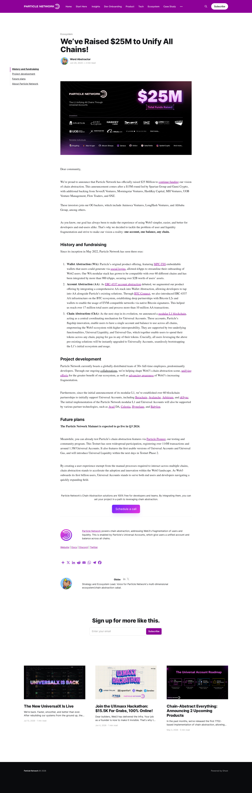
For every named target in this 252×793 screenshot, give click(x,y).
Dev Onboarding (113, 6)
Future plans (19, 78)
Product (130, 6)
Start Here (81, 6)
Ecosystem (153, 6)
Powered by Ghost (219, 771)
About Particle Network (25, 83)
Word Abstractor (80, 59)
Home (69, 6)
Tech (141, 6)
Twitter (94, 547)
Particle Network (91, 530)
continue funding (169, 182)
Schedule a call (126, 509)
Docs (74, 547)
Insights (96, 6)
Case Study (169, 6)
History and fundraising (25, 69)
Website (64, 547)
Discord (83, 547)
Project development (23, 73)
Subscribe (219, 6)
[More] (181, 6)
